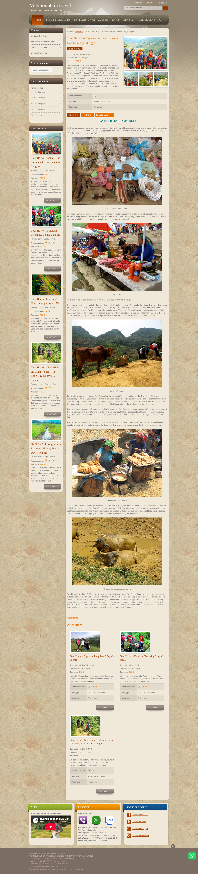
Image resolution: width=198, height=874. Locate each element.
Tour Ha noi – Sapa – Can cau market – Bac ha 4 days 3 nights (46, 162)
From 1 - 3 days (38, 92)
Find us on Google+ (140, 829)
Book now (75, 48)
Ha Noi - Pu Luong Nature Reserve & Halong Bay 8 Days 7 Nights (46, 448)
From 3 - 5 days (38, 98)
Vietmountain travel (50, 5)
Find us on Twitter (139, 822)
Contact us (150, 3)
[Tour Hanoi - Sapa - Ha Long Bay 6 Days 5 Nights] (85, 642)
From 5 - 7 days (38, 104)
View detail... (51, 200)
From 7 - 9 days (38, 109)
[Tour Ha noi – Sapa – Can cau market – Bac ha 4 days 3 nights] (145, 53)
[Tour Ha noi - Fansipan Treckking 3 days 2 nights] (135, 642)
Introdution (137, 3)
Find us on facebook (140, 815)
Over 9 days (36, 115)
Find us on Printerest (140, 836)
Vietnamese (162, 3)
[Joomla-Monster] (51, 837)
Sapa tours (79, 32)
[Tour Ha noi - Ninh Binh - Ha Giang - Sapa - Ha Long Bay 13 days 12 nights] (85, 726)
